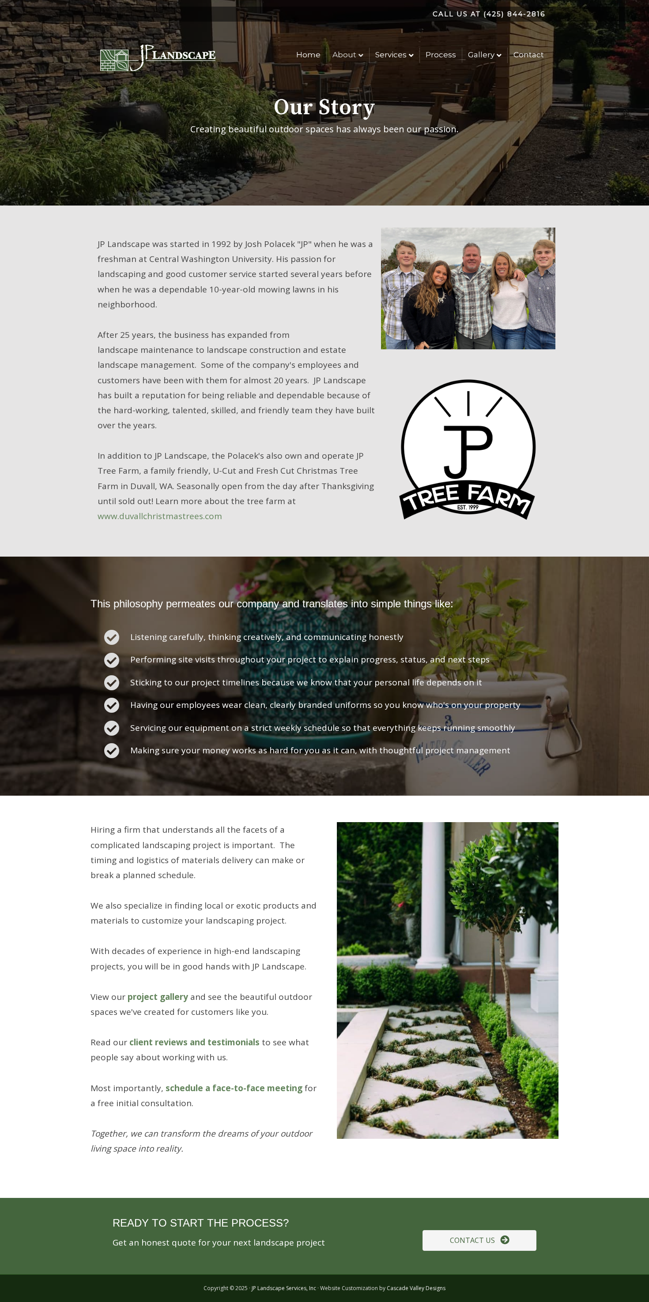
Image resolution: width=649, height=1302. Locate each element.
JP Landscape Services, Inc (284, 1288)
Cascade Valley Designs (416, 1288)
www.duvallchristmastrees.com (160, 516)
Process (441, 54)
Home (308, 54)
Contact (528, 54)
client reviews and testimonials (194, 1042)
